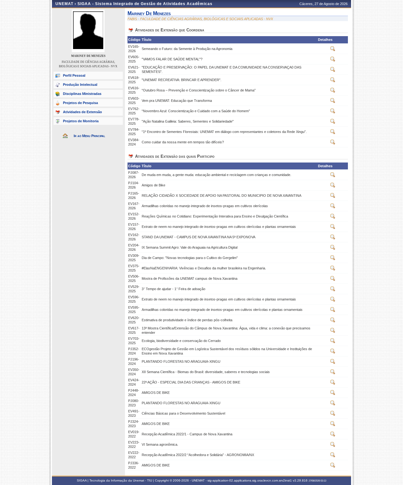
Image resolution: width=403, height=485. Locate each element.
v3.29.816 (300, 480)
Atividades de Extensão (82, 112)
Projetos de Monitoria (81, 121)
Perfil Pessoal (74, 75)
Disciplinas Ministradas (82, 94)
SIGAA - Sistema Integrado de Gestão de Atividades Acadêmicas (145, 4)
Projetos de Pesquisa (80, 103)
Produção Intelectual (80, 84)
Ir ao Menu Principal (89, 136)
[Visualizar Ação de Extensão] (332, 50)
